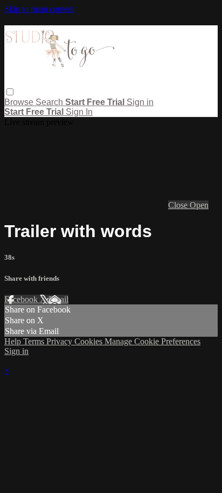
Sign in (140, 102)
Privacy (60, 341)
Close (179, 205)
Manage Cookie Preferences (152, 341)
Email (58, 299)
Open (199, 205)
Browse (20, 102)
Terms (34, 341)
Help (13, 341)
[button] (9, 91)
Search (50, 102)
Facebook (22, 299)
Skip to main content (39, 8)
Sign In (79, 111)
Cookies (89, 341)
